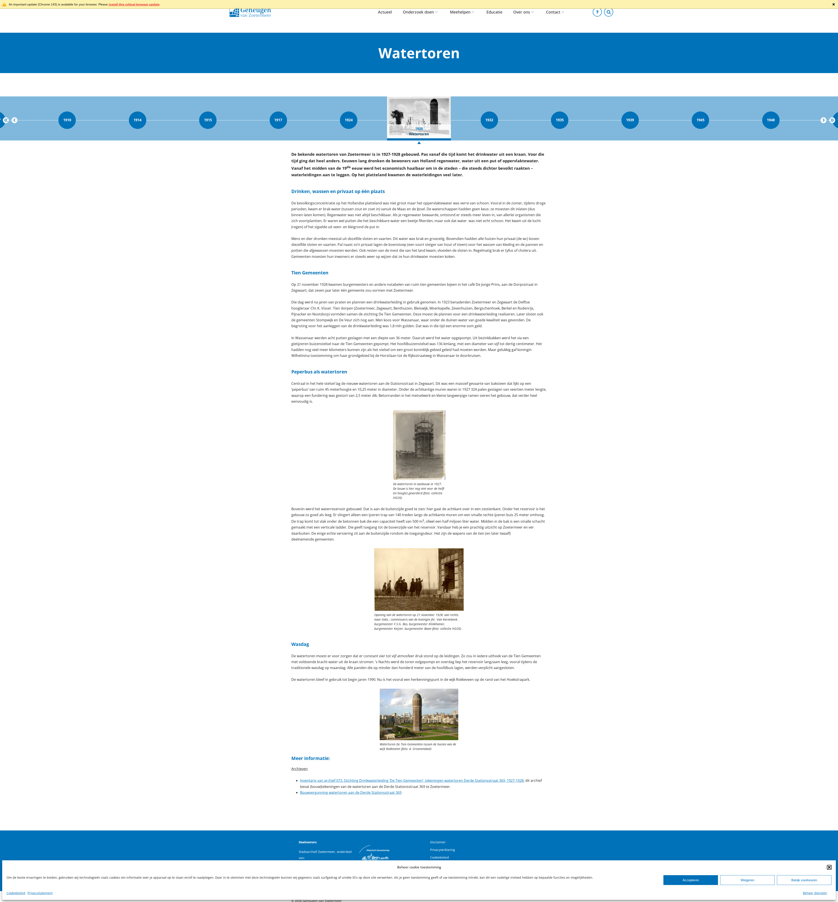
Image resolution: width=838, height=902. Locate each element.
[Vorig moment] (14, 120)
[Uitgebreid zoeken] (608, 12)
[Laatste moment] (832, 120)
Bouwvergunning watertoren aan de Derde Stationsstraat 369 (351, 792)
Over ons (521, 12)
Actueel (385, 12)
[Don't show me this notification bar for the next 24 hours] (833, 4)
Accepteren (691, 880)
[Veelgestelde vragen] (597, 12)
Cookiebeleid (16, 893)
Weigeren (747, 880)
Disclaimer (438, 842)
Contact (553, 12)
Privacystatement (40, 893)
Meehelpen (460, 12)
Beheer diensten (815, 893)
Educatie (494, 12)
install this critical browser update (134, 4)
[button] (829, 867)
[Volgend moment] (823, 120)
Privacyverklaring (442, 850)
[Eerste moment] (6, 120)
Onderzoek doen (418, 12)
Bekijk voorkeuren (804, 880)
